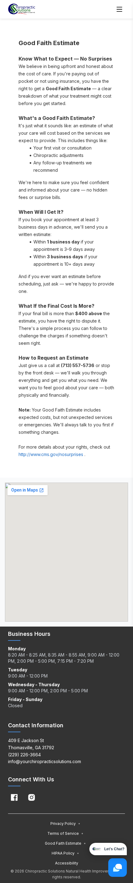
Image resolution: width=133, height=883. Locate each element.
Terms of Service (65, 833)
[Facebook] (14, 797)
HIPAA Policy (65, 853)
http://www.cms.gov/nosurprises (51, 454)
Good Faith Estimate (65, 843)
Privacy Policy (65, 823)
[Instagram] (31, 797)
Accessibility (66, 863)
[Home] (21, 9)
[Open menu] (119, 9)
